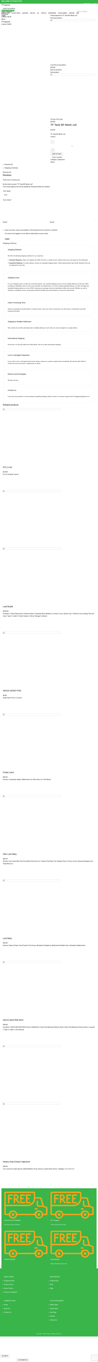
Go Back (5, 1356)
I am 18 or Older (8, 1360)
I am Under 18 (22, 1360)
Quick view (5, 1182)
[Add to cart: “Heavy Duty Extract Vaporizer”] (5, 1177)
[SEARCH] (94, 8)
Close (4, 15)
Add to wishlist (5, 1172)
